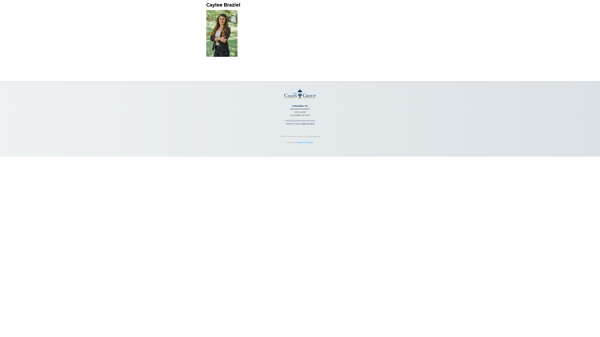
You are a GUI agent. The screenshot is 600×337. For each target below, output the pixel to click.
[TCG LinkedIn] (578, 5)
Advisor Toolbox (506, 13)
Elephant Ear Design (305, 143)
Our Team (551, 13)
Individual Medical (476, 13)
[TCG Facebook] (593, 5)
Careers (568, 13)
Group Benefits (447, 13)
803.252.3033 (293, 121)
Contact (585, 13)
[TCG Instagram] (585, 5)
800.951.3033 (308, 121)
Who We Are (531, 13)
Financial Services (419, 13)
